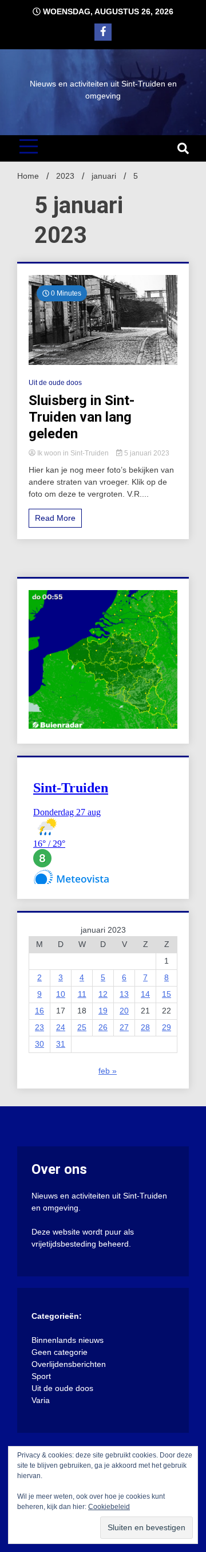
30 (39, 1043)
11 (82, 994)
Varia (40, 1400)
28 (145, 1027)
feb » (107, 1070)
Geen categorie (59, 1352)
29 (166, 1027)
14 (145, 994)
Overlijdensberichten (68, 1364)
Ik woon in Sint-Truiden (72, 453)
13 (124, 994)
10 (60, 994)
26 (103, 1027)
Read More (55, 517)
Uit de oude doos (55, 383)
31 (60, 1043)
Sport (41, 1376)
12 (103, 994)
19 (103, 1010)
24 (60, 1027)
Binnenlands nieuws (67, 1340)
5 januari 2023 (145, 453)
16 (39, 1010)
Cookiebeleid (109, 1507)
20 (124, 1010)
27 (124, 1027)
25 (81, 1027)
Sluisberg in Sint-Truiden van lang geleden (81, 417)
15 (166, 994)
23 (39, 1027)
